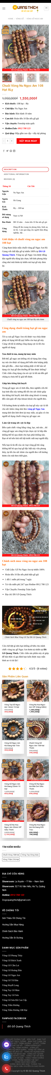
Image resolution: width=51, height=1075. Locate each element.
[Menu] (4, 8)
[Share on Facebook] (4, 151)
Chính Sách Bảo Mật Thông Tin (25, 1064)
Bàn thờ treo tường (15, 1041)
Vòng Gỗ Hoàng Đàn (12, 970)
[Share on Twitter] (7, 151)
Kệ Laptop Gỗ (15, 1046)
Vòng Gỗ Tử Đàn (10, 980)
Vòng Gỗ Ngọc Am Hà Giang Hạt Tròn (12, 744)
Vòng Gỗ (20, 19)
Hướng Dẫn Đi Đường (12, 937)
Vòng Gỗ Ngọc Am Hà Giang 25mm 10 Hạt (12, 786)
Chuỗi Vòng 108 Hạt (11, 855)
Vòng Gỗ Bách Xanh (11, 960)
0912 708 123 (24, 128)
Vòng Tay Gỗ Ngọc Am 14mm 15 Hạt (12, 705)
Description (10, 169)
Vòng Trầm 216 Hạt (11, 859)
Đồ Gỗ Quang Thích (19, 1026)
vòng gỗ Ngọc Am (35, 409)
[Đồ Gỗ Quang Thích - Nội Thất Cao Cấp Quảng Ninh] (25, 8)
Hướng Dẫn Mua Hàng (13, 924)
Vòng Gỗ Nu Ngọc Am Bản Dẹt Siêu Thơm (36, 786)
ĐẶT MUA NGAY (28, 141)
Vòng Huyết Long (10, 985)
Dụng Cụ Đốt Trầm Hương (18, 1043)
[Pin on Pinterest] (11, 151)
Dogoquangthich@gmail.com (16, 900)
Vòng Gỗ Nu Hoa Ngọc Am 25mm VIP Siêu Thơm (13, 827)
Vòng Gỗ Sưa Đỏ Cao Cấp (14, 1000)
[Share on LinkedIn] (14, 151)
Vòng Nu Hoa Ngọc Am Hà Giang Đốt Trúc (37, 827)
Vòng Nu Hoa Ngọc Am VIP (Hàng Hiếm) (37, 705)
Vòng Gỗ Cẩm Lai (10, 965)
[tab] (25, 169)
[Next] (44, 48)
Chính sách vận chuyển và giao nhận (25, 1066)
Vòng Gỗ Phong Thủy (12, 955)
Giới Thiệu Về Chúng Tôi (13, 918)
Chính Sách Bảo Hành (12, 931)
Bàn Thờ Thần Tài (37, 1041)
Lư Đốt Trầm (39, 1043)
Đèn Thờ (31, 1039)
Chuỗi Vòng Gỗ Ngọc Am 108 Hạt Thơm (36, 745)
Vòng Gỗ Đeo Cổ (15, 1052)
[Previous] (6, 48)
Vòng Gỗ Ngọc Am (34, 19)
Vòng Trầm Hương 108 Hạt (14, 1010)
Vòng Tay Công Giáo (30, 855)
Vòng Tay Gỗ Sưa (10, 995)
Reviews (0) (9, 179)
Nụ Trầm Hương (20, 1048)
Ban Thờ (41, 1039)
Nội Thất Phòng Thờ (15, 1039)
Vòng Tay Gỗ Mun (10, 990)
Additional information (16, 174)
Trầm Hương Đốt (33, 1046)
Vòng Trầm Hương (10, 1005)
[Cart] (46, 8)
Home (10, 19)
